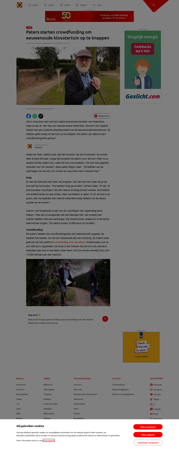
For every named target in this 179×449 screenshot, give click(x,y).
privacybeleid (48, 440)
